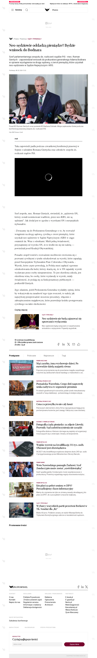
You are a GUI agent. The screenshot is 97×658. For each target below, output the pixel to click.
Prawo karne (40, 462)
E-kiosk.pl (69, 597)
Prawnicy (23, 39)
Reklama (48, 597)
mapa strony (14, 627)
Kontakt (12, 600)
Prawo (55, 10)
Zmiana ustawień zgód (32, 600)
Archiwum (49, 605)
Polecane (31, 355)
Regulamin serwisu (31, 602)
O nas (11, 597)
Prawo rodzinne (41, 360)
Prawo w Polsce (41, 442)
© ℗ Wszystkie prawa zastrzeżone (29, 342)
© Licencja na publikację (25, 340)
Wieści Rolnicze (71, 610)
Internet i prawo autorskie (45, 421)
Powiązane (14, 355)
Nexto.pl (68, 602)
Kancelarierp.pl (71, 607)
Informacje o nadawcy (32, 605)
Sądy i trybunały (34, 39)
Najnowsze (49, 355)
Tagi (64, 355)
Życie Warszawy (71, 612)
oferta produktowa (48, 627)
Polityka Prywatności (31, 597)
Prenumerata (50, 602)
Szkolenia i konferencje (18, 621)
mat (16, 139)
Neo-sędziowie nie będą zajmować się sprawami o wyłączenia (62, 320)
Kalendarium (29, 627)
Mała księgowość (72, 605)
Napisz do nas (14, 602)
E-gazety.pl (69, 600)
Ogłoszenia (49, 600)
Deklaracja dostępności (32, 607)
